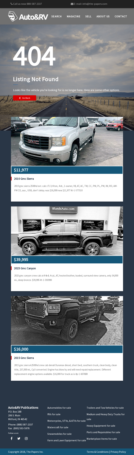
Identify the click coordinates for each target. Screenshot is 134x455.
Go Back (26, 97)
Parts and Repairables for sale (103, 432)
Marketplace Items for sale (102, 438)
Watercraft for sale (57, 427)
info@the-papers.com (94, 3)
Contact (121, 16)
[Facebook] (11, 438)
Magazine (74, 16)
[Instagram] (26, 438)
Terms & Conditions (98, 451)
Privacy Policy (118, 451)
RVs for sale (53, 414)
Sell (88, 16)
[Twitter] (19, 438)
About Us (103, 16)
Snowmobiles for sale (59, 433)
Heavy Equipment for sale (101, 425)
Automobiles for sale (59, 407)
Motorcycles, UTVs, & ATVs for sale (66, 420)
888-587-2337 (34, 3)
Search (56, 16)
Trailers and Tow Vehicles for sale (105, 407)
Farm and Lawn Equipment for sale (66, 440)
